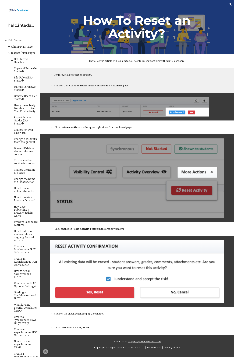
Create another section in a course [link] (25, 162)
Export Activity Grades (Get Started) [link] (23, 120)
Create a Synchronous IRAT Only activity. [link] (24, 249)
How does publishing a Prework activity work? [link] (23, 211)
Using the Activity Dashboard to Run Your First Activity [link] (24, 108)
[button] (230, 4)
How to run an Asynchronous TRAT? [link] (22, 344)
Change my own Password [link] (23, 131)
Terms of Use (153, 347)
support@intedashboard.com (144, 341)
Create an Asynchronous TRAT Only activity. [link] (26, 332)
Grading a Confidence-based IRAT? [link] (25, 295)
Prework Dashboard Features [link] (26, 223)
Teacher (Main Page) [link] (23, 52)
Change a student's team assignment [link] (25, 141)
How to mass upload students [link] (24, 190)
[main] (136, 27)
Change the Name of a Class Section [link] (24, 180)
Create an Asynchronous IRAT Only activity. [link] (25, 261)
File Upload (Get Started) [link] (23, 79)
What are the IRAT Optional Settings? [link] (25, 285)
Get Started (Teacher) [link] (21, 61)
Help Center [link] (15, 40)
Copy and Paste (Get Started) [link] (26, 70)
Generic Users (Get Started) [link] (25, 98)
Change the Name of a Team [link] (24, 171)
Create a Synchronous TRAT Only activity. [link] (25, 320)
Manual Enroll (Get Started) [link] (25, 88)
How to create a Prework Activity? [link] (24, 199)
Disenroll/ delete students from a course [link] (24, 151)
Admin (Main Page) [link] (22, 46)
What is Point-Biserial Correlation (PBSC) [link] (25, 307)
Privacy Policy (171, 347)
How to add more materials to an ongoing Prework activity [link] (24, 236)
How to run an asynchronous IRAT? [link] (22, 274)
